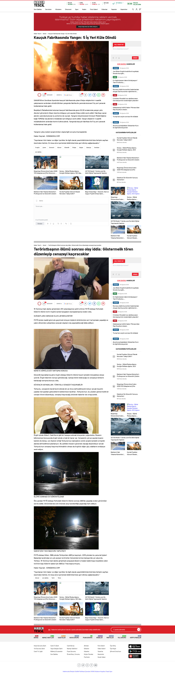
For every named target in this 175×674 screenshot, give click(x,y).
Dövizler (86, 648)
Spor (76, 9)
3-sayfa (37, 147)
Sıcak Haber (102, 657)
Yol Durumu (122, 636)
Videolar (104, 9)
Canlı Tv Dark (54, 646)
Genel (44, 33)
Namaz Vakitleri (48, 636)
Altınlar (86, 646)
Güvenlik (66, 147)
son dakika (38, 152)
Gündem (58, 9)
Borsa (36, 636)
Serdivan (96, 147)
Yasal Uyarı (109, 671)
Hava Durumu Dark (40, 646)
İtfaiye (74, 147)
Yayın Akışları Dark (56, 648)
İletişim (72, 671)
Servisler (48, 9)
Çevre (44, 147)
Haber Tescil (37, 33)
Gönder (40, 223)
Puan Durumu (87, 636)
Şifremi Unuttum (115, 651)
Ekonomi (68, 9)
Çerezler (87, 671)
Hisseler (99, 636)
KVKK (92, 671)
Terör (53, 578)
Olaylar (81, 147)
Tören (59, 578)
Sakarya (88, 147)
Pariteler (110, 636)
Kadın (84, 9)
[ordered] (58, 223)
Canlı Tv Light (38, 651)
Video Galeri (101, 648)
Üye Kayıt (113, 648)
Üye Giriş (113, 646)
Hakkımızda (66, 671)
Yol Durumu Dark (39, 648)
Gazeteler (124, 9)
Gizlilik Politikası (80, 671)
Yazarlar (114, 9)
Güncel (59, 147)
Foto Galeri (94, 9)
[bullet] (61, 223)
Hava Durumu (74, 636)
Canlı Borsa (70, 646)
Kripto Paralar (135, 636)
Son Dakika (38, 9)
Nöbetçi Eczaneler (56, 651)
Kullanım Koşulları (100, 671)
